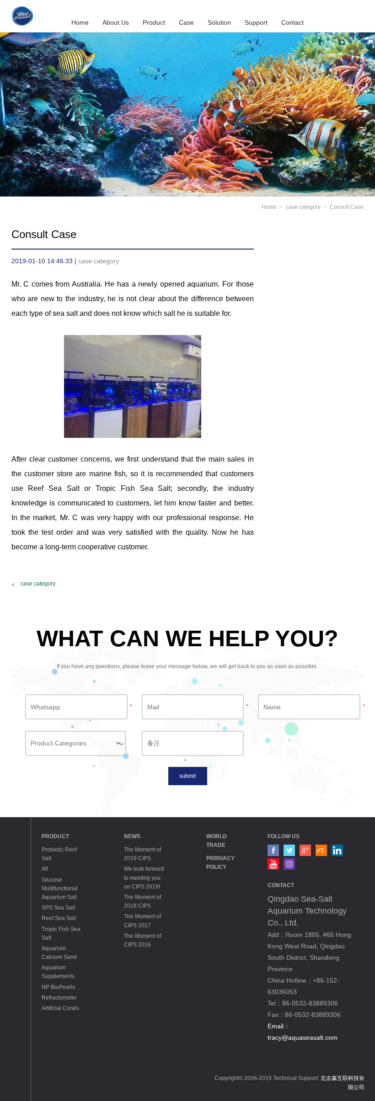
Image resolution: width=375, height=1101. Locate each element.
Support (256, 22)
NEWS (132, 836)
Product (154, 22)
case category (304, 207)
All (45, 869)
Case (186, 22)
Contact (292, 22)
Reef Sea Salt (59, 918)
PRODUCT (55, 836)
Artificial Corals (60, 1008)
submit (187, 776)
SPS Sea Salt (58, 907)
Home (80, 22)
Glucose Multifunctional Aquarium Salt (60, 888)
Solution (219, 22)
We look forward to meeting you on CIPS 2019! (144, 877)
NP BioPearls (58, 987)
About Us (115, 22)
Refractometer (59, 998)
